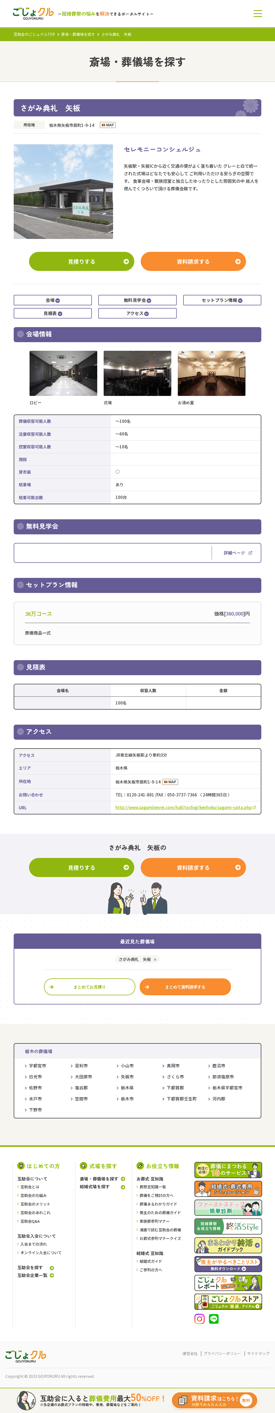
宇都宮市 (37, 1066)
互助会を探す (30, 1267)
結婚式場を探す (95, 1186)
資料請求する (193, 261)
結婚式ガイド (151, 1261)
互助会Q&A (30, 1221)
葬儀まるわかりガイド (158, 1204)
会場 (50, 300)
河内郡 (218, 1099)
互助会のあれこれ (35, 1212)
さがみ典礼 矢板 (135, 959)
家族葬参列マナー (155, 1221)
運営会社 (190, 1353)
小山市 (127, 1066)
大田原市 (83, 1077)
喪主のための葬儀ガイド (160, 1212)
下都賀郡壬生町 (182, 1099)
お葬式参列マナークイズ (160, 1238)
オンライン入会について (41, 1252)
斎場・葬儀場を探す (78, 34)
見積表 (50, 313)
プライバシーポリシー (222, 1353)
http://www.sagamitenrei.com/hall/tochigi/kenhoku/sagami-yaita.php (183, 807)
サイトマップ (258, 1353)
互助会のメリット (35, 1204)
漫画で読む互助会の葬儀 (160, 1229)
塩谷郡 (81, 1088)
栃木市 (127, 1099)
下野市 (35, 1110)
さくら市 (175, 1077)
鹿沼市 (218, 1066)
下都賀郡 (175, 1088)
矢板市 (127, 1077)
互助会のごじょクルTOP (34, 34)
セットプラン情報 (219, 300)
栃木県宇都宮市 (227, 1088)
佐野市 (35, 1088)
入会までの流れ (33, 1244)
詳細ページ (234, 552)
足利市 (81, 1066)
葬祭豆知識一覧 (153, 1186)
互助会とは (29, 1186)
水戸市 (35, 1099)
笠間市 (81, 1099)
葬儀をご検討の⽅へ (156, 1195)
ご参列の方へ (151, 1269)
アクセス (135, 313)
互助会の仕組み (33, 1195)
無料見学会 (135, 300)
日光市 (35, 1077)
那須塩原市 (223, 1077)
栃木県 (127, 1088)
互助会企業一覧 (32, 1275)
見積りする (82, 261)
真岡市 (173, 1066)
